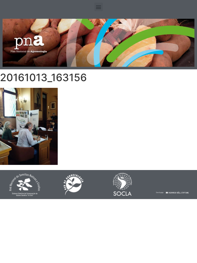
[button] (98, 7)
